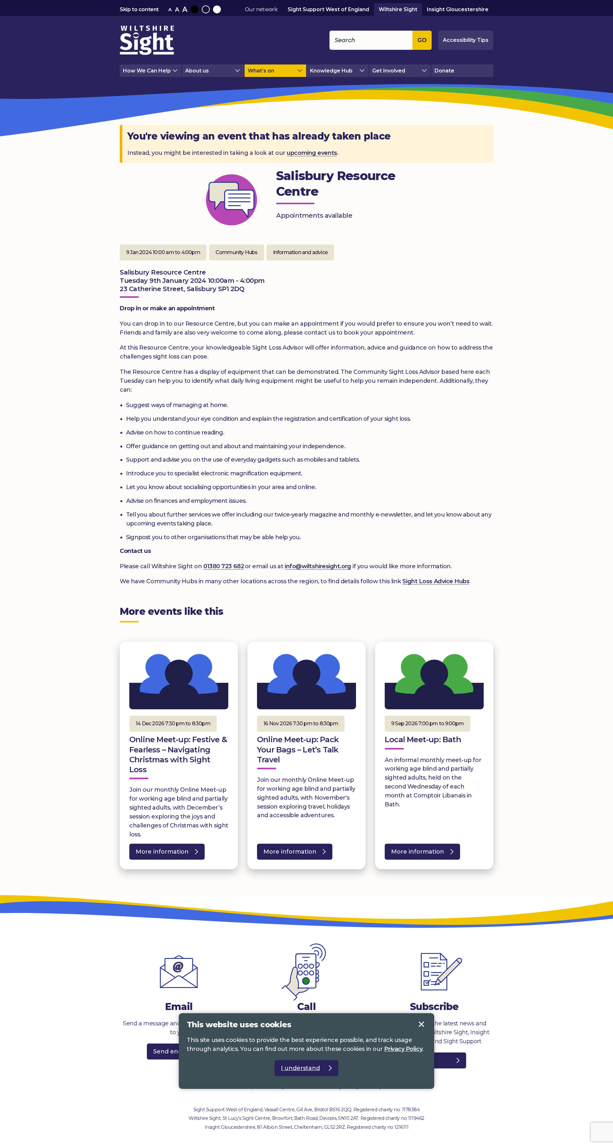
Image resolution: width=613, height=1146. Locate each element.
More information (159, 854)
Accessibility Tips (465, 40)
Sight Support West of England (328, 9)
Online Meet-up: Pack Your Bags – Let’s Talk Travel (297, 749)
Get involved (388, 71)
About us (197, 71)
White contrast (217, 9)
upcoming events (312, 152)
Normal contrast (206, 9)
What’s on (261, 71)
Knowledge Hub (331, 71)
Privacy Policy (403, 1048)
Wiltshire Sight (398, 9)
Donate (444, 71)
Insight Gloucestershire (457, 9)
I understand (421, 1024)
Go (422, 40)
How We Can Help (147, 71)
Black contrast (195, 9)
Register (421, 1060)
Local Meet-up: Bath (423, 739)
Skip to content (139, 9)
